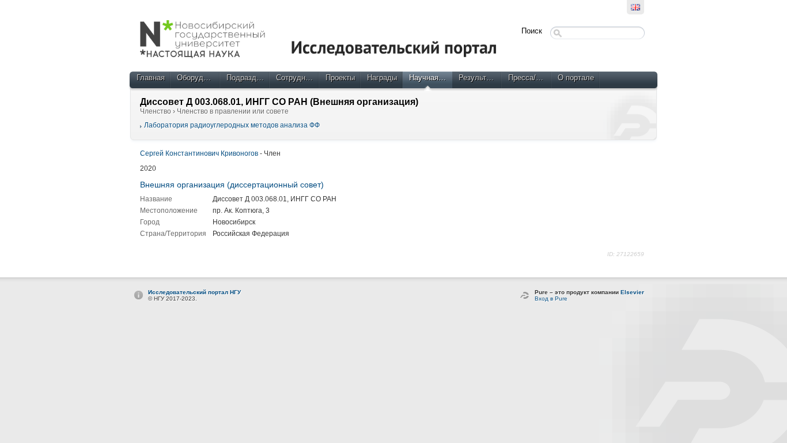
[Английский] (635, 7)
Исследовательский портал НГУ (194, 292)
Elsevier (632, 292)
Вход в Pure (551, 298)
